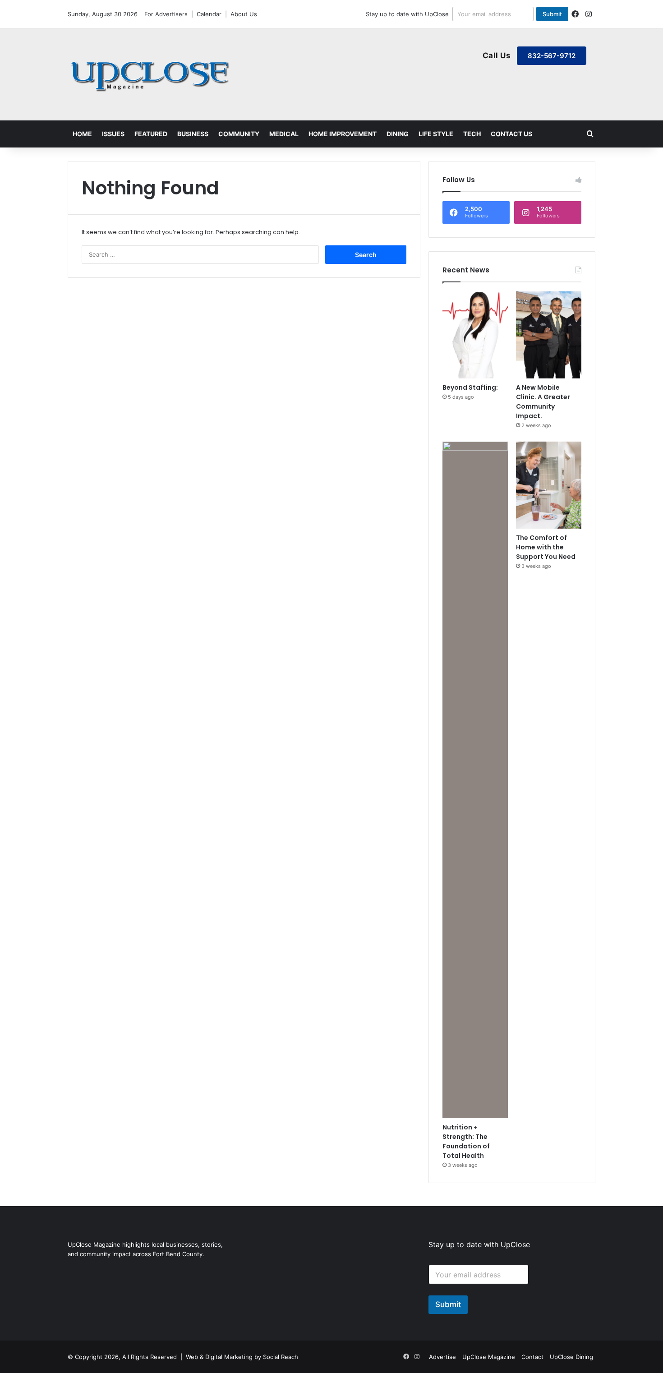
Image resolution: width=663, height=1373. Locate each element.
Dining (398, 134)
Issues (113, 134)
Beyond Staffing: (470, 387)
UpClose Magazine (488, 1356)
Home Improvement (342, 134)
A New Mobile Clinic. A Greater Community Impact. (543, 401)
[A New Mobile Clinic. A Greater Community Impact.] (548, 334)
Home (82, 134)
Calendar (209, 14)
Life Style (436, 134)
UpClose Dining (571, 1356)
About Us (243, 14)
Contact (532, 1356)
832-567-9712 (552, 55)
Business (192, 134)
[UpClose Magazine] (151, 74)
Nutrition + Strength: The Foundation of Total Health (466, 1141)
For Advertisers (166, 14)
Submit (552, 14)
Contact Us (511, 134)
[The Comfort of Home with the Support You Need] (548, 485)
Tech (472, 134)
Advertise (442, 1356)
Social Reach (280, 1356)
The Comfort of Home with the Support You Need (546, 547)
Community (238, 134)
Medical (284, 134)
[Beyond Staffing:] (475, 334)
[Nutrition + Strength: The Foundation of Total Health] (475, 780)
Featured (150, 134)
